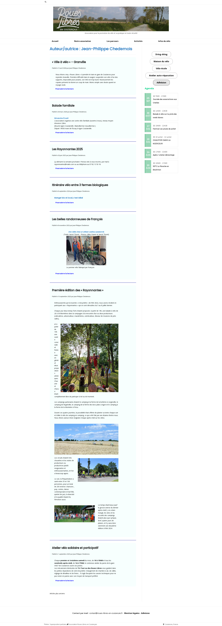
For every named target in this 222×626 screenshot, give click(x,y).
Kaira (64, 624)
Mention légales (131, 613)
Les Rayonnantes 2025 (67, 149)
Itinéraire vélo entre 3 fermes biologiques (80, 185)
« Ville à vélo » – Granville (69, 62)
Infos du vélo (164, 41)
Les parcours (112, 41)
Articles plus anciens (57, 593)
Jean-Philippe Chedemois (77, 68)
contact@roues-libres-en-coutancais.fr (106, 613)
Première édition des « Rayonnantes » (77, 290)
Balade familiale (63, 105)
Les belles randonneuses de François (77, 219)
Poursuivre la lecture (65, 88)
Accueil (55, 41)
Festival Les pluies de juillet (164, 128)
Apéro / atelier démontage (163, 154)
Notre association (82, 41)
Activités (138, 41)
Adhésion (145, 613)
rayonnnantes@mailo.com (64, 164)
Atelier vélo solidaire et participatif (75, 548)
